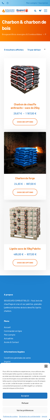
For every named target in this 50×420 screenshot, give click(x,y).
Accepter (25, 395)
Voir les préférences (25, 410)
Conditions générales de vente (17, 357)
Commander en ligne (13, 331)
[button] (46, 366)
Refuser (25, 403)
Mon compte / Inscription (37, 3)
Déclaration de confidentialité (29, 416)
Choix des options (25, 122)
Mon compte (9, 334)
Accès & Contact (11, 342)
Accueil (7, 327)
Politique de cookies (10, 416)
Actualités (8, 338)
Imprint (44, 416)
